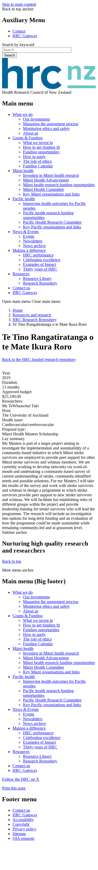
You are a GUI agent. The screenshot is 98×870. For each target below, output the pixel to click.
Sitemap (19, 833)
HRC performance (38, 255)
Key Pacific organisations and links (52, 227)
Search (9, 55)
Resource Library (37, 278)
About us (30, 133)
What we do (23, 114)
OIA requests (23, 838)
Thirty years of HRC (40, 269)
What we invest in (38, 142)
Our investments (36, 119)
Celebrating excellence (41, 260)
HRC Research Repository (35, 319)
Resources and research (32, 315)
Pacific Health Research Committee (52, 222)
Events (28, 236)
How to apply (34, 156)
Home (18, 310)
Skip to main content (19, 4)
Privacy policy (24, 829)
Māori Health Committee (43, 189)
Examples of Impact (39, 264)
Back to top (11, 561)
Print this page (14, 788)
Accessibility (23, 819)
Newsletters (32, 241)
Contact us (21, 288)
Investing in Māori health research (51, 175)
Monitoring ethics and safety (46, 128)
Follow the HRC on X (20, 779)
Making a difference (29, 250)
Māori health (23, 170)
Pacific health (24, 199)
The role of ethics (37, 161)
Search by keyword (18, 44)
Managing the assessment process (50, 124)
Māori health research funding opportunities (59, 185)
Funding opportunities (41, 152)
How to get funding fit (41, 147)
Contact (19, 31)
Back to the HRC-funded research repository (39, 359)
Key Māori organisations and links (51, 194)
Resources (21, 274)
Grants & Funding (28, 138)
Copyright (21, 824)
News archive (34, 245)
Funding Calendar (38, 166)
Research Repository (40, 283)
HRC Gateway (25, 36)
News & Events (26, 231)
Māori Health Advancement (46, 180)
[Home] (49, 87)
